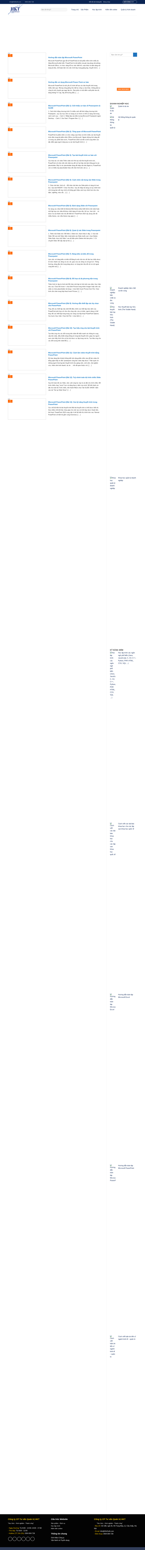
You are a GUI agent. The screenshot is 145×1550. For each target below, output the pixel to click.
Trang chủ (75, 10)
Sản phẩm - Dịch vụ (58, 1523)
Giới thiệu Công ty (57, 1538)
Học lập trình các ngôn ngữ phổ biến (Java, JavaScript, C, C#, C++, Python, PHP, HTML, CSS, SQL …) (127, 658)
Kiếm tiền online (111, 10)
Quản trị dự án (123, 106)
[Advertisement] (72, 32)
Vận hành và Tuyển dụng (60, 1540)
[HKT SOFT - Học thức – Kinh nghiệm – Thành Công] (22, 9)
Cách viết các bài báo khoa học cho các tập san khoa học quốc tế (126, 826)
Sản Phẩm (84, 10)
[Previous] (113, 80)
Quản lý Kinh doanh (128, 10)
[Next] (134, 80)
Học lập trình (97, 10)
